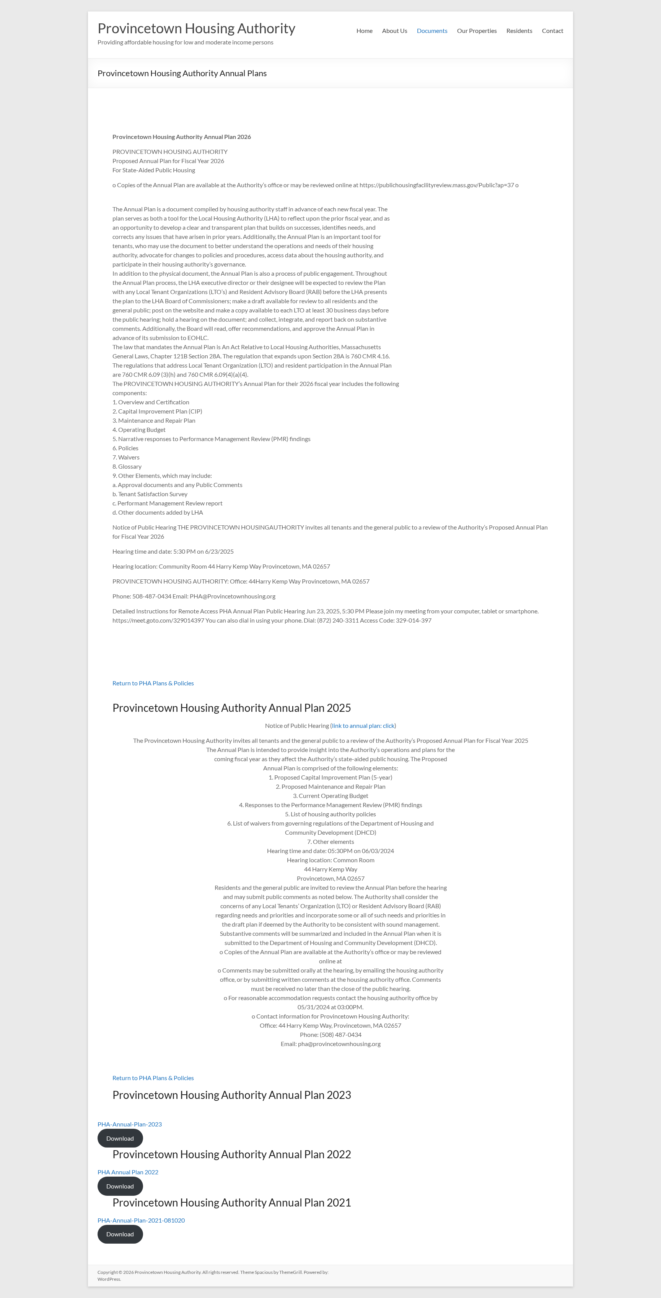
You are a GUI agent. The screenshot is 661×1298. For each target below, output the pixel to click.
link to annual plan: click (363, 725)
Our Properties (477, 30)
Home (365, 30)
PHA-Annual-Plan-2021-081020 (141, 1220)
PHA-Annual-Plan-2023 (130, 1124)
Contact (552, 30)
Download (120, 1138)
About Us (394, 30)
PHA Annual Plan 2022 (128, 1171)
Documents (432, 30)
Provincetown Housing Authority (196, 28)
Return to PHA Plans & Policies (153, 683)
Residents (519, 30)
